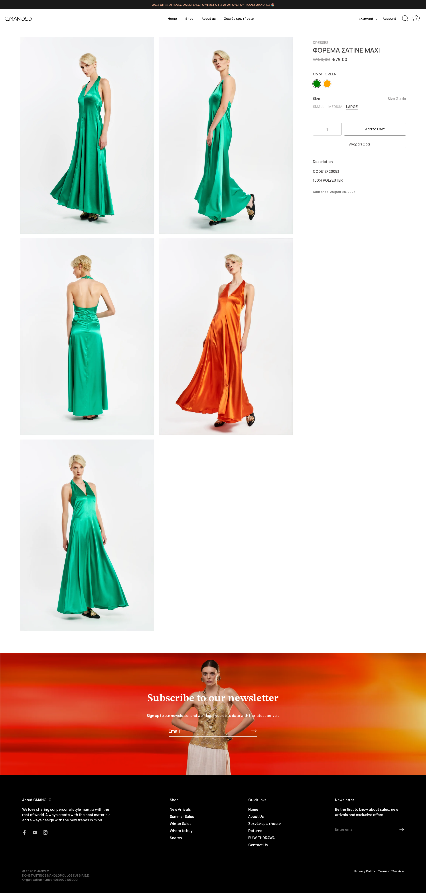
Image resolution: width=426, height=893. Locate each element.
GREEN (317, 84)
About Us (256, 816)
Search (176, 837)
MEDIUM (335, 107)
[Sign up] (401, 829)
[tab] (325, 162)
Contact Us (258, 844)
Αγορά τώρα (359, 144)
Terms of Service (391, 871)
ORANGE (327, 84)
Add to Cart (375, 129)
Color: (324, 74)
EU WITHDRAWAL (262, 837)
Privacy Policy (364, 871)
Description (323, 161)
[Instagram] (45, 832)
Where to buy (181, 830)
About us (209, 18)
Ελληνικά (366, 19)
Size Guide (397, 98)
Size (359, 99)
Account (389, 18)
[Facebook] (24, 832)
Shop (189, 18)
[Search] (405, 19)
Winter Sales (180, 823)
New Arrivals (180, 809)
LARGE (352, 107)
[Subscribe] (254, 731)
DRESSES (320, 42)
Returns (255, 830)
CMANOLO (41, 871)
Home (172, 18)
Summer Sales (182, 816)
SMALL (318, 107)
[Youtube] (35, 832)
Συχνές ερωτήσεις (239, 18)
